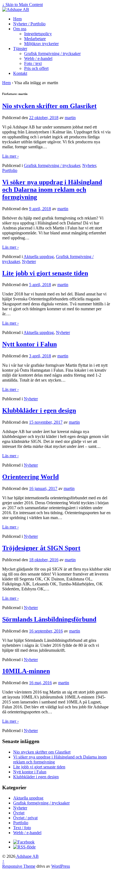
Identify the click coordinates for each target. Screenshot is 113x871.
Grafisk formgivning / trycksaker (52, 53)
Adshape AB (27, 856)
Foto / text (33, 63)
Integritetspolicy (38, 33)
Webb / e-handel (38, 58)
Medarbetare (35, 38)
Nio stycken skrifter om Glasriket (49, 105)
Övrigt (18, 812)
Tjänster (20, 48)
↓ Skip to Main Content (22, 4)
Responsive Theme (18, 866)
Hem (17, 19)
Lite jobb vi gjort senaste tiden (45, 273)
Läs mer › (10, 156)
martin (70, 117)
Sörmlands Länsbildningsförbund (49, 619)
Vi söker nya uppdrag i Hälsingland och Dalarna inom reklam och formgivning (52, 190)
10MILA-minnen (26, 671)
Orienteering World (30, 476)
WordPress (60, 866)
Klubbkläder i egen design (39, 410)
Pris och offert (36, 68)
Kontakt (20, 73)
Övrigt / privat (25, 817)
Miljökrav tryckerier (41, 43)
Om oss (19, 28)
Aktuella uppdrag (39, 256)
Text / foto (22, 827)
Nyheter (89, 165)
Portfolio (9, 170)
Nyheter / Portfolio (29, 23)
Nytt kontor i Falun (29, 344)
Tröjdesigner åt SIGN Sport (41, 548)
